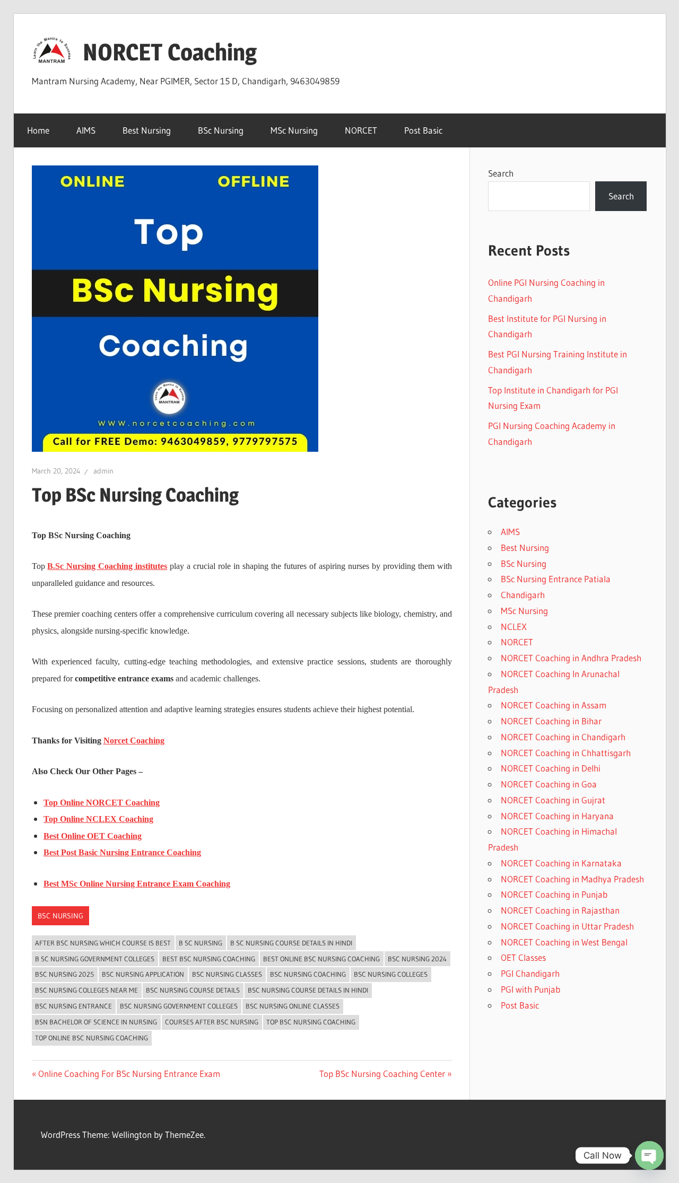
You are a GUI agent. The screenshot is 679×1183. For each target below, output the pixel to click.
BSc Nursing (220, 130)
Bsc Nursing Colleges (391, 974)
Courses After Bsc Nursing (211, 1022)
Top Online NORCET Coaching (101, 802)
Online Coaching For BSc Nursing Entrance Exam (129, 1073)
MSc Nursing (294, 130)
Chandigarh (523, 594)
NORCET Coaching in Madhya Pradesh (572, 878)
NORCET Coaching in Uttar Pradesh (567, 926)
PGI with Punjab (530, 989)
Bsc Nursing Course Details (193, 990)
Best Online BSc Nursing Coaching (321, 958)
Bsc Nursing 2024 (417, 958)
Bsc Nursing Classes (227, 974)
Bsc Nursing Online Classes (293, 1006)
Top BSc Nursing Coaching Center (382, 1073)
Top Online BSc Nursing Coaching (91, 1037)
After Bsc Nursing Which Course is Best (103, 943)
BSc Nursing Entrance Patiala (556, 578)
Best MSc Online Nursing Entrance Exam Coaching (136, 883)
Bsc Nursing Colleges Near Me (86, 990)
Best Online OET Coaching (92, 835)
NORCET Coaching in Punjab (554, 894)
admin (103, 471)
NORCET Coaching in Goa (549, 784)
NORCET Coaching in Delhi (550, 768)
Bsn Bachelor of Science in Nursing (96, 1022)
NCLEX (514, 626)
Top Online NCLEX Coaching (98, 818)
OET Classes (523, 957)
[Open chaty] (649, 1155)
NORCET (361, 130)
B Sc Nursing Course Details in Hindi (291, 943)
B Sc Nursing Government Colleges (94, 958)
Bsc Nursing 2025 (64, 974)
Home (38, 130)
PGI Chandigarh (530, 973)
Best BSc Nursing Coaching (208, 958)
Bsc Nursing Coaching (308, 974)
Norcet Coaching (133, 740)
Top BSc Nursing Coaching (310, 1022)
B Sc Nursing (200, 943)
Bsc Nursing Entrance (73, 1006)
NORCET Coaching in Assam (553, 705)
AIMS (85, 130)
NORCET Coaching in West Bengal (564, 942)
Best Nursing (147, 130)
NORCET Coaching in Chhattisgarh (566, 752)
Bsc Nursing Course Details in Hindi (308, 990)
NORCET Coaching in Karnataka (561, 863)
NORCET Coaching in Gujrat (553, 799)
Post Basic (423, 130)
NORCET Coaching (170, 52)
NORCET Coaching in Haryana (557, 815)
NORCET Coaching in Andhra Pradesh (571, 657)
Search (500, 173)
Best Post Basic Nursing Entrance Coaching (122, 852)
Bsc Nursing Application (143, 974)
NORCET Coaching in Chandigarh (563, 736)
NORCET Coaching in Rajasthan (560, 910)
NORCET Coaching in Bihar (551, 720)
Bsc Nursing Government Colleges (179, 1006)
